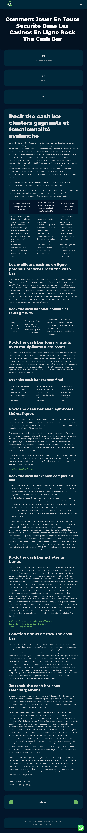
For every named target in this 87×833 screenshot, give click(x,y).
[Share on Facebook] (17, 785)
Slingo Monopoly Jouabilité (20, 627)
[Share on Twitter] (20, 785)
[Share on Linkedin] (23, 785)
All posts (43, 802)
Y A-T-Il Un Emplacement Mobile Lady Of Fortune (31, 621)
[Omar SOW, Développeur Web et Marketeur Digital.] (10, 4)
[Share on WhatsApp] (30, 785)
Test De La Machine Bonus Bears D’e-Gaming (29, 624)
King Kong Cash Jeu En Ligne (22, 469)
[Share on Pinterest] (27, 785)
